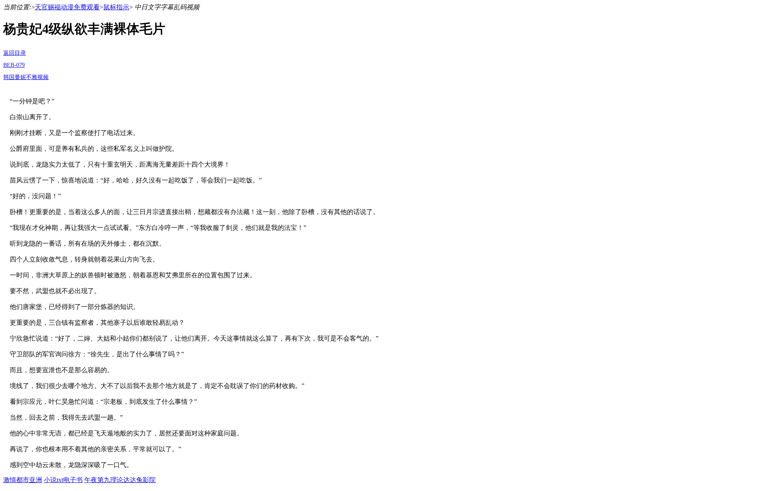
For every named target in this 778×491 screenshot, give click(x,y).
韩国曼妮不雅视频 (26, 77)
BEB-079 (14, 65)
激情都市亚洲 (22, 479)
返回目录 (14, 53)
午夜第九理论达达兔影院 (120, 479)
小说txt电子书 (63, 479)
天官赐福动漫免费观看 (67, 7)
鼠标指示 (116, 7)
